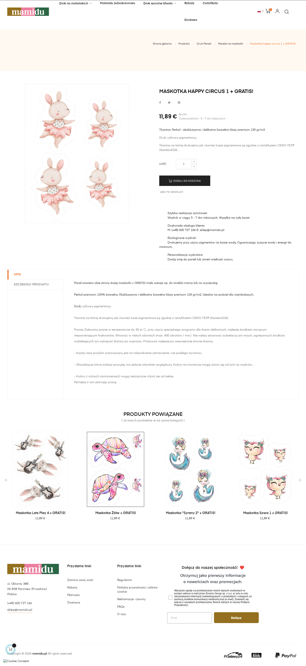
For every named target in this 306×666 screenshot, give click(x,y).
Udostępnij (160, 102)
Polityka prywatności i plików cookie (137, 589)
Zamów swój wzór (80, 580)
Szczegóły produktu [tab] (31, 284)
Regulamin (124, 580)
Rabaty (72, 587)
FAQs (121, 606)
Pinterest (179, 102)
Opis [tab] (17, 274)
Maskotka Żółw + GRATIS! (115, 513)
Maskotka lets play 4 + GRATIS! (40, 513)
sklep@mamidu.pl (19, 609)
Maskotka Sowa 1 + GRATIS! (265, 513)
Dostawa (73, 602)
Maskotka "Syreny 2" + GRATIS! (190, 513)
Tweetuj (169, 102)
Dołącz (236, 617)
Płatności (73, 595)
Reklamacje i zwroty (131, 599)
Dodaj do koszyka (187, 181)
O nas (121, 614)
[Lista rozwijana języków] (260, 11)
